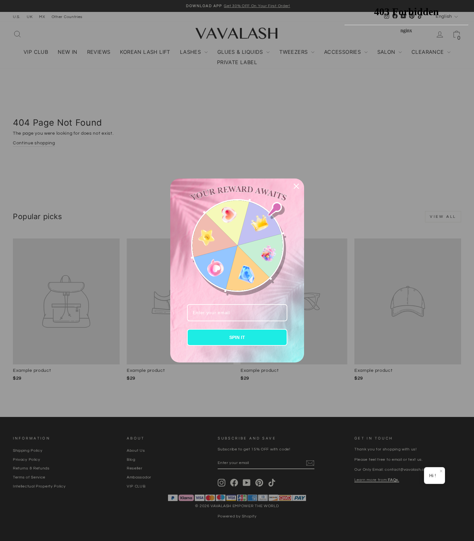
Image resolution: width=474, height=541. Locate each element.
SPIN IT (237, 337)
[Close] (296, 186)
